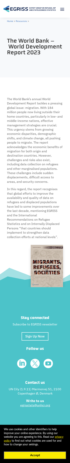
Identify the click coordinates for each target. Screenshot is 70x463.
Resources (21, 21)
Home (10, 21)
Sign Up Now (35, 336)
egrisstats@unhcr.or (34, 405)
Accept (35, 455)
